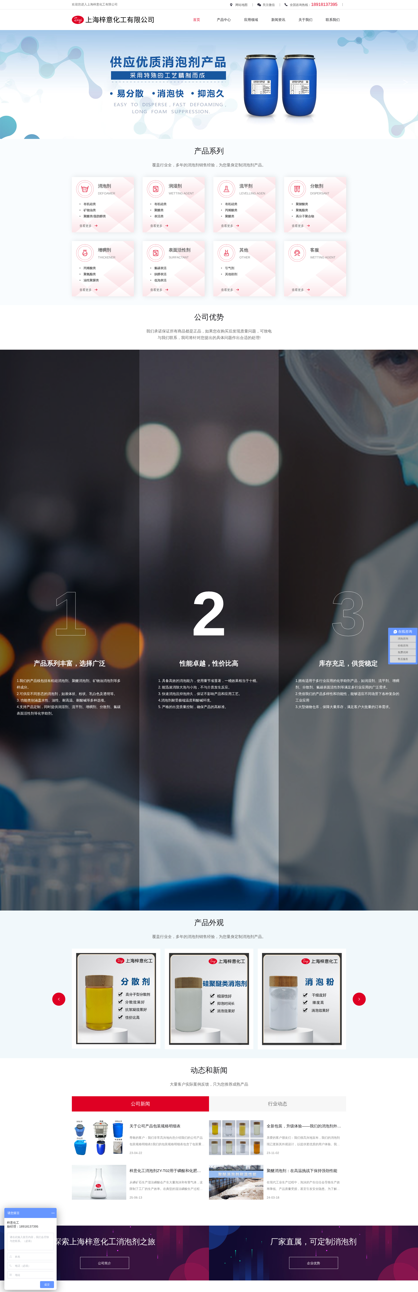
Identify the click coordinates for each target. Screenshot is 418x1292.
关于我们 (305, 20)
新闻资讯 (278, 20)
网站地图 (241, 5)
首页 (196, 20)
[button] (58, 999)
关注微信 (269, 5)
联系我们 (333, 20)
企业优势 (313, 1263)
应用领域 (251, 20)
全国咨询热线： (313, 4)
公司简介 (104, 1263)
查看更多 (85, 226)
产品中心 (224, 20)
